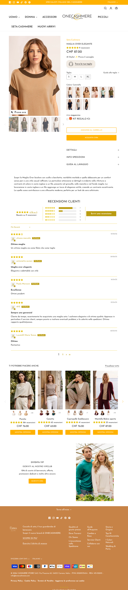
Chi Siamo (73, 537)
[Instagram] (14, 2)
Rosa (94, 92)
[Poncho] (22, 390)
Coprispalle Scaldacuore (78, 419)
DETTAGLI (71, 150)
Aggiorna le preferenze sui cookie (69, 581)
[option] (34, 76)
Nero (86, 104)
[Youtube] (18, 2)
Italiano (112, 2)
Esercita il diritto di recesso (35, 544)
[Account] (111, 8)
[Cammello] (25, 413)
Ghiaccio (78, 104)
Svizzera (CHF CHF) (19, 559)
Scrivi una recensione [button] (101, 214)
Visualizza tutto (112, 366)
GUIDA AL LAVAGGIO (77, 164)
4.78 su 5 (33, 212)
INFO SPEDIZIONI (75, 157)
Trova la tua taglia (83, 64)
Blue (70, 104)
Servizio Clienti (93, 540)
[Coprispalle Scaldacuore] (77, 390)
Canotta (50, 419)
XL (88, 77)
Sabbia (78, 92)
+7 (87, 413)
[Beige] (81, 412)
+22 (32, 413)
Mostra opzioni (23, 432)
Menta (103, 92)
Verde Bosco (111, 92)
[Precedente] (12, 75)
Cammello (86, 92)
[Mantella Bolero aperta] (105, 390)
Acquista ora (91, 137)
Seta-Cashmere (73, 40)
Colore (69, 85)
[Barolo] (41, 412)
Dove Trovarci (75, 533)
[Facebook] (10, 2)
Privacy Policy (17, 581)
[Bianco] (13, 413)
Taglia (68, 73)
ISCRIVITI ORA (37, 481)
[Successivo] (56, 75)
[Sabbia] (74, 412)
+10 (114, 413)
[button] (72, 48)
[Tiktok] (22, 2)
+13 (59, 413)
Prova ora (20, 112)
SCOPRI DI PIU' (30, 538)
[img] (17, 234)
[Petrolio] (53, 412)
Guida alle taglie (110, 73)
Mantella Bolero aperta (105, 419)
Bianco (70, 92)
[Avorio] (19, 413)
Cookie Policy (30, 581)
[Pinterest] (25, 2)
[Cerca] (105, 8)
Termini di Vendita (46, 581)
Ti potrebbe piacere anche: (24, 366)
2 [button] (62, 355)
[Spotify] (29, 2)
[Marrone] (47, 412)
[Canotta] (50, 390)
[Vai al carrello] (116, 8)
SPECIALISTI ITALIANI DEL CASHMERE (64, 2)
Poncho (23, 419)
